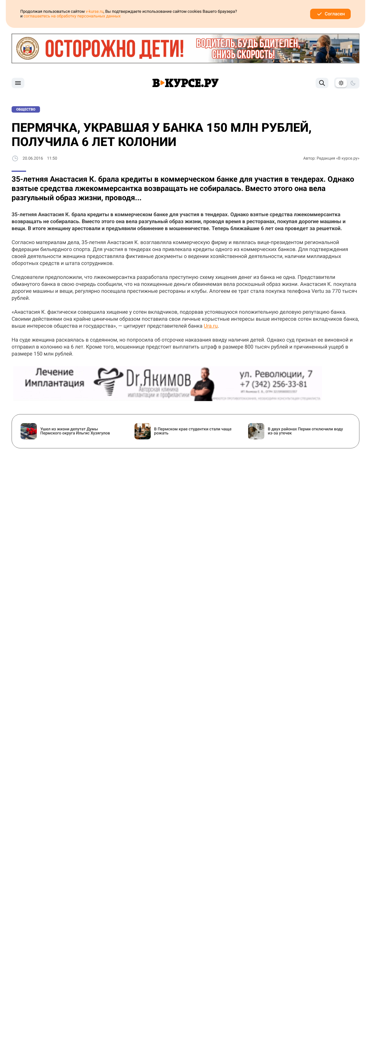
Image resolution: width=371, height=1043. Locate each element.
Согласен (335, 14)
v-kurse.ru (94, 11)
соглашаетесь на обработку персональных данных (72, 16)
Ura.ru (211, 326)
